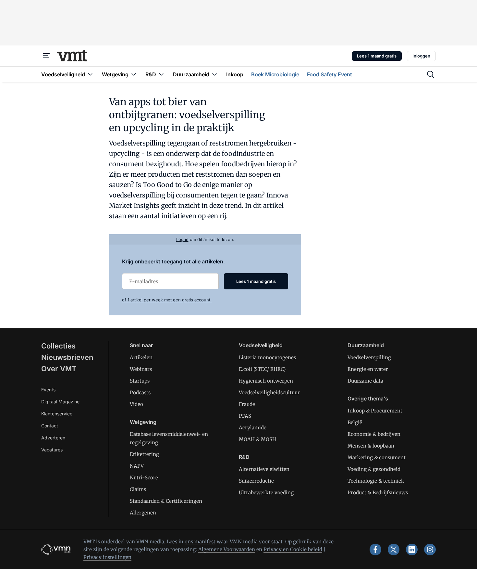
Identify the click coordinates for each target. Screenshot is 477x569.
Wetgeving (143, 422)
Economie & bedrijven (374, 434)
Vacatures (52, 449)
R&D (244, 457)
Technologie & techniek (376, 481)
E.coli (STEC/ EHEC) (262, 369)
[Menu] (46, 55)
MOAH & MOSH (257, 439)
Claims (138, 489)
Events (48, 389)
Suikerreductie (256, 481)
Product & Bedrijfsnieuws (378, 492)
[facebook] (375, 549)
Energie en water (368, 369)
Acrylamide (252, 427)
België (355, 422)
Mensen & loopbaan (371, 446)
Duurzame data (365, 381)
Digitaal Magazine (60, 401)
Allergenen (143, 513)
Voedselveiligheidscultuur (269, 392)
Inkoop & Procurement (375, 411)
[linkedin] (412, 549)
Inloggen (421, 55)
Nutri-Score (144, 477)
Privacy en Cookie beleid (292, 549)
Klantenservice (56, 413)
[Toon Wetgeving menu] (134, 74)
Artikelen (141, 357)
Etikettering (144, 454)
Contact (49, 425)
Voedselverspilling (369, 357)
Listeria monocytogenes (267, 357)
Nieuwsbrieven (67, 357)
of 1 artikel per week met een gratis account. (167, 299)
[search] (430, 74)
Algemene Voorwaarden (226, 549)
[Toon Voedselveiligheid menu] (90, 74)
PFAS (245, 416)
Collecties (58, 346)
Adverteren (53, 437)
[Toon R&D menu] (161, 74)
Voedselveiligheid (261, 345)
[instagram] (430, 549)
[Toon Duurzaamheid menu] (214, 74)
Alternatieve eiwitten (264, 469)
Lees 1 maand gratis (377, 55)
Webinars (141, 369)
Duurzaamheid (366, 345)
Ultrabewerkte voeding (266, 492)
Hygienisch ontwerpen (266, 381)
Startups (140, 381)
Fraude (247, 404)
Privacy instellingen (107, 557)
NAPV (137, 466)
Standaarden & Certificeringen (166, 501)
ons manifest (200, 541)
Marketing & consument (377, 457)
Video (136, 404)
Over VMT (59, 368)
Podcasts (140, 392)
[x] (393, 549)
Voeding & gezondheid (374, 469)
